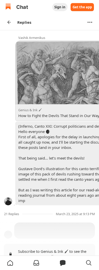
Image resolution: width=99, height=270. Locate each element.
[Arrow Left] (9, 22)
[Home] (8, 7)
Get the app (82, 7)
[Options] (90, 22)
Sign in (59, 7)
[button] (10, 263)
